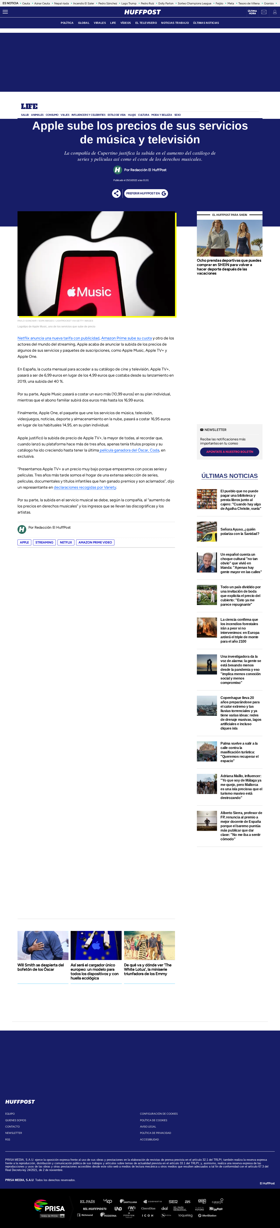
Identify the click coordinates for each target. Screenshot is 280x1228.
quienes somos (15, 1120)
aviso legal (148, 1126)
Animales (37, 114)
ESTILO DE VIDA (117, 114)
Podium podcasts (130, 1215)
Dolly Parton (165, 3)
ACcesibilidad (149, 1139)
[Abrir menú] (5, 12)
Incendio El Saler (83, 3)
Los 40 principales (111, 1201)
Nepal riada (61, 3)
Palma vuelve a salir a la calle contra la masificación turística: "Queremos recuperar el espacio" (239, 752)
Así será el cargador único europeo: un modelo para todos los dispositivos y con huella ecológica (95, 972)
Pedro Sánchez (107, 3)
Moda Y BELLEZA (161, 114)
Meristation (208, 1215)
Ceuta (26, 3)
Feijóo (219, 3)
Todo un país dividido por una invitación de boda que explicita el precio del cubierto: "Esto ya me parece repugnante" (240, 595)
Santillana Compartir (155, 1201)
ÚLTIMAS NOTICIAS (206, 22)
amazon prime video (95, 542)
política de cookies (153, 1120)
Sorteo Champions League (194, 3)
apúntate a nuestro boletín (229, 452)
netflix (66, 542)
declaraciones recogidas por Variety (85, 487)
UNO (120, 1208)
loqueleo (187, 1215)
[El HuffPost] (142, 12)
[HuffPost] (20, 1101)
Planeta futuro (198, 1208)
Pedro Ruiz (147, 3)
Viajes (65, 114)
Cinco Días (149, 1208)
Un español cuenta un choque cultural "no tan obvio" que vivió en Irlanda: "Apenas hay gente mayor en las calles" (241, 563)
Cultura (143, 114)
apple (24, 542)
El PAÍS (90, 1201)
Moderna (108, 1215)
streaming (44, 542)
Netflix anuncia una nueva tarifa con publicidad (59, 338)
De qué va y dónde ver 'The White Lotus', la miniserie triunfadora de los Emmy (148, 969)
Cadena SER (173, 1201)
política (67, 22)
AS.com (187, 1201)
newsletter (13, 1133)
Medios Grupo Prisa (51, 1215)
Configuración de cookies (159, 1113)
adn (202, 1201)
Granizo (269, 3)
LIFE (113, 22)
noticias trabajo (175, 22)
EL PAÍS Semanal (182, 1208)
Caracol (218, 1201)
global (84, 22)
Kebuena (214, 1208)
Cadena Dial (166, 1208)
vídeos (126, 22)
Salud (25, 114)
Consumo (52, 114)
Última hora (252, 12)
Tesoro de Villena (249, 3)
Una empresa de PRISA (51, 1205)
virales (100, 22)
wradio (132, 1208)
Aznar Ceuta (42, 3)
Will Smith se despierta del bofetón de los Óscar (41, 967)
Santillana (131, 1201)
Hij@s (132, 114)
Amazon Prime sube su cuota (126, 338)
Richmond (87, 1215)
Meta (231, 3)
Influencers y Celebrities (88, 114)
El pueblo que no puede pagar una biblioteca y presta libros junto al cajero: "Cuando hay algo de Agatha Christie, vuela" (240, 499)
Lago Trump (128, 3)
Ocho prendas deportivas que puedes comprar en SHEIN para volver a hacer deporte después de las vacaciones (229, 267)
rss (7, 1139)
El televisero (146, 22)
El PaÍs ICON (149, 1215)
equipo (10, 1113)
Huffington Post (96, 1208)
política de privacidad (155, 1133)
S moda (167, 1215)
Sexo (177, 114)
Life (29, 106)
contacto (12, 1126)
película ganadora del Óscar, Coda (129, 450)
